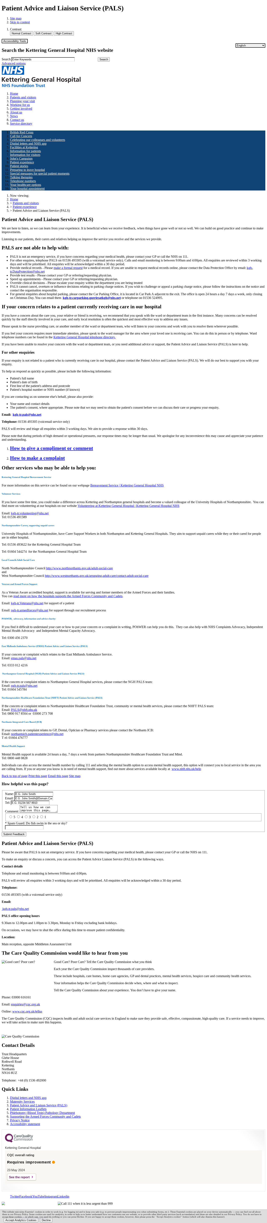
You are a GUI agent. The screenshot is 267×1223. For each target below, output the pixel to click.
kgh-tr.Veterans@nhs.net (27, 603)
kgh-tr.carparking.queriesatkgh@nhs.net (92, 298)
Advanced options (14, 63)
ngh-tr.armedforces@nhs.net (29, 610)
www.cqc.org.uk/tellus (27, 1011)
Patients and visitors (26, 203)
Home (14, 199)
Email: (9, 798)
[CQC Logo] (19, 1141)
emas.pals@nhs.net (23, 658)
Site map (15, 18)
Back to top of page (15, 776)
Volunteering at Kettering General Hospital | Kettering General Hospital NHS (128, 506)
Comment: (12, 811)
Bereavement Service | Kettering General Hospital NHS (127, 485)
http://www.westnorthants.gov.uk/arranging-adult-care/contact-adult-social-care (97, 575)
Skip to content (20, 22)
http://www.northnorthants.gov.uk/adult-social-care (79, 568)
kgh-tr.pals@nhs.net (15, 909)
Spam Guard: (37, 823)
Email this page (58, 776)
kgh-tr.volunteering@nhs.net (30, 513)
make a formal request (68, 268)
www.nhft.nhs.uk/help (186, 769)
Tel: (7, 802)
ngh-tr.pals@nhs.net (24, 685)
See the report (19, 1177)
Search (6, 59)
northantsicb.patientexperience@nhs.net (37, 734)
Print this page (37, 776)
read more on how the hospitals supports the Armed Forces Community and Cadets (67, 596)
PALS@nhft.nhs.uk (24, 710)
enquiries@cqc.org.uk (25, 1004)
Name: (9, 794)
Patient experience (25, 207)
